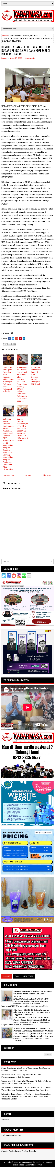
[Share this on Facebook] (9, 338)
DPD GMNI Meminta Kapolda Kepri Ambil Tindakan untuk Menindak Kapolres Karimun (32, 993)
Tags (17, 976)
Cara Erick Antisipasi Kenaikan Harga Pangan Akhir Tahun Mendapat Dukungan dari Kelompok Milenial (8, 379)
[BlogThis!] (6, 344)
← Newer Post (8, 475)
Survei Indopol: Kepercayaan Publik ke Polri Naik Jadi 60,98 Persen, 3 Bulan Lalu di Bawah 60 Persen (22, 430)
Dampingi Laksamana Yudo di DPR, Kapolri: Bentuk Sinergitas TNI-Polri (36, 375)
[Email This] (4, 344)
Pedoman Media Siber (11, 1135)
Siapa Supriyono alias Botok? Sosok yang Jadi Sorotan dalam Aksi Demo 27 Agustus (25, 1069)
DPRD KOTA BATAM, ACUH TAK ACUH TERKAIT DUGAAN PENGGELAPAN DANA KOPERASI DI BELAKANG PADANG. (27, 50)
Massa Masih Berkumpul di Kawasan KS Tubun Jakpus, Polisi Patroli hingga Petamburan (26, 1082)
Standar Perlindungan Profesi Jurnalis (18, 1151)
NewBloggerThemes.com (44, 1169)
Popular (7, 976)
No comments (30, 58)
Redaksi (5, 1119)
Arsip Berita (28, 976)
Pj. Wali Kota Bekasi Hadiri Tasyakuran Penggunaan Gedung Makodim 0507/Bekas (33, 1029)
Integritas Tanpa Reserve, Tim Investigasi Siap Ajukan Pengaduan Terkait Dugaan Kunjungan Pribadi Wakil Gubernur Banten (25, 1096)
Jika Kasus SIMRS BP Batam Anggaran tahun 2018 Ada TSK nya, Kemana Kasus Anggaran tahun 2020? (31, 1012)
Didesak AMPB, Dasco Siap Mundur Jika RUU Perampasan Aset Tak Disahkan (21, 1075)
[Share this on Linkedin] (24, 338)
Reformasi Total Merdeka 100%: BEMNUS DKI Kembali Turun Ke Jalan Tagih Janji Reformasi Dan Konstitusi (26, 1089)
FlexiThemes (14, 1169)
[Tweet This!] (13, 338)
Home (5, 36)
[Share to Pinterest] (14, 344)
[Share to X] (9, 344)
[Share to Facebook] (12, 344)
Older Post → (48, 475)
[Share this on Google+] (16, 338)
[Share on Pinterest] (20, 338)
